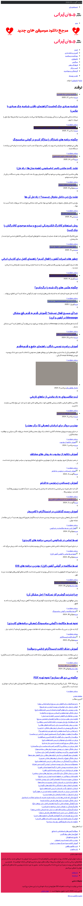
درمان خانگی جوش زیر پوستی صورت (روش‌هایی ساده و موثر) (56, 749)
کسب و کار (74, 68)
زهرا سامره (74, 585)
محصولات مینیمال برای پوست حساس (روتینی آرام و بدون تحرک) (55, 764)
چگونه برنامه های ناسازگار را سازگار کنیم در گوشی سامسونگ (45, 139)
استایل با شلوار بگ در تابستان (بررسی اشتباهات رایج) (59, 788)
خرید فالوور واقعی (71, 846)
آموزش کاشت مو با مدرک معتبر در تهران (64, 843)
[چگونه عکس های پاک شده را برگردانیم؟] (63, 275)
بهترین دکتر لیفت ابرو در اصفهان (66, 840)
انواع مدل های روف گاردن (69, 834)
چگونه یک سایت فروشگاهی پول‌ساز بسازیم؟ (62, 821)
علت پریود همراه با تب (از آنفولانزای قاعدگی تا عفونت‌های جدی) (56, 815)
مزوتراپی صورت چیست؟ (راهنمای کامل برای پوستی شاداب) (57, 779)
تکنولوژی (75, 59)
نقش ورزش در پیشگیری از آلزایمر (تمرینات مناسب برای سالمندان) (54, 746)
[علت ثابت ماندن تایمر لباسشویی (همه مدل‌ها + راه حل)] (65, 156)
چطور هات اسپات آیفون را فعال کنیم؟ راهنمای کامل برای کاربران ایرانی (40, 259)
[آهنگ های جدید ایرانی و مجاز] (42, 35)
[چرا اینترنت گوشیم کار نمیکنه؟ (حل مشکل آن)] (66, 582)
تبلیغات (75, 872)
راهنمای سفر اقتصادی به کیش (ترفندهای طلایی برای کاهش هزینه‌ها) (53, 755)
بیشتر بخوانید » (72, 124)
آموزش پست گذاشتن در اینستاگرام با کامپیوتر (52, 511)
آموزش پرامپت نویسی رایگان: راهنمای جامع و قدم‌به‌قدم (47, 346)
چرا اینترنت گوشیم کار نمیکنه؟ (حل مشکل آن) (52, 594)
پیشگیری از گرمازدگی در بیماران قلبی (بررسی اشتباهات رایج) (56, 761)
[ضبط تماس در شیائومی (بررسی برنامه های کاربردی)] (64, 528)
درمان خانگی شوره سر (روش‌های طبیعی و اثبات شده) (59, 800)
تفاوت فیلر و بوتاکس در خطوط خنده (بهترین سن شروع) (58, 776)
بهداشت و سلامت (71, 56)
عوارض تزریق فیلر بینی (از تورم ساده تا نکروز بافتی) (60, 770)
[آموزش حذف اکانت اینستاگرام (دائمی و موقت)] (69, 637)
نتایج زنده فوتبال (72, 837)
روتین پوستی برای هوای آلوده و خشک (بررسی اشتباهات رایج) (56, 709)
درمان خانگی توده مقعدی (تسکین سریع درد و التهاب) (59, 712)
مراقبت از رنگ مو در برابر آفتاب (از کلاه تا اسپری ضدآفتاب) (58, 737)
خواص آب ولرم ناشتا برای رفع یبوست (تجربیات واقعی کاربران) (56, 818)
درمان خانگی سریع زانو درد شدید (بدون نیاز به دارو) (60, 743)
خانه (80, 80)
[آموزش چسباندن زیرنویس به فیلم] (65, 470)
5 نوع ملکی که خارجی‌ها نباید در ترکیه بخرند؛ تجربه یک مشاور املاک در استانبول (50, 797)
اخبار (76, 49)
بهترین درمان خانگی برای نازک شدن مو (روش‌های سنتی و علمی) (55, 773)
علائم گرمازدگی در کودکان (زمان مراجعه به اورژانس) (60, 806)
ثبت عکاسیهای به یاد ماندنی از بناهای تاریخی (54, 397)
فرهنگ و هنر (73, 65)
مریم (76, 97)
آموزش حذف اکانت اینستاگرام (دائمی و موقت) (52, 649)
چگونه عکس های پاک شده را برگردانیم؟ (56, 287)
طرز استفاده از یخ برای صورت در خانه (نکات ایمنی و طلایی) (57, 722)
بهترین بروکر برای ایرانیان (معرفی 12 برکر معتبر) (51, 425)
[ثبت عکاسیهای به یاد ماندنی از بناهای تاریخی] (57, 384)
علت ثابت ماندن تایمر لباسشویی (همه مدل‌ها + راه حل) (47, 168)
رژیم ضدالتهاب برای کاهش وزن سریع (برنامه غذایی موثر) (58, 703)
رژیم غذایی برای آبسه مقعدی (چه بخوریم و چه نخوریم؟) (58, 731)
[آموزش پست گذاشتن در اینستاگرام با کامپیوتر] (63, 499)
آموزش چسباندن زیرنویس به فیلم (59, 483)
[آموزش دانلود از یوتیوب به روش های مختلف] (69, 442)
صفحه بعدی (77, 696)
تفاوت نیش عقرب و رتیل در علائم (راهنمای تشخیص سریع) (57, 718)
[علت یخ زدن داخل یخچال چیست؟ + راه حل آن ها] (68, 184)
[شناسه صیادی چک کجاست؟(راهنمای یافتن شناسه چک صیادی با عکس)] (67, 94)
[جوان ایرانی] (67, 18)
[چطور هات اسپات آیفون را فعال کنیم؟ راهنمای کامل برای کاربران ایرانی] (63, 246)
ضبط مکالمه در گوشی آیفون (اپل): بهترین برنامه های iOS (46, 566)
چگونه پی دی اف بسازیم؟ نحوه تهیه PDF (56, 677)
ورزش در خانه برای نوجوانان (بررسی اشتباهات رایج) (60, 740)
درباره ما (75, 875)
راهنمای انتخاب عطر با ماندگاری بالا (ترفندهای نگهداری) (58, 785)
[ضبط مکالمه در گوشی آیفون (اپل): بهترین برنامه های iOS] (64, 553)
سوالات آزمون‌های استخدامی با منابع (65, 831)
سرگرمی (75, 62)
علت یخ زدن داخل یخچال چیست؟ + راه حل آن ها (51, 197)
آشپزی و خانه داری (71, 53)
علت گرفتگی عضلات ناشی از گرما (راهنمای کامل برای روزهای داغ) (55, 803)
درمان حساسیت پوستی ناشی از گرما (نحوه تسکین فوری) (58, 767)
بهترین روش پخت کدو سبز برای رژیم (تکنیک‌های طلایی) (58, 725)
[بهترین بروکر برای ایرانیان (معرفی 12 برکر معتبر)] (67, 413)
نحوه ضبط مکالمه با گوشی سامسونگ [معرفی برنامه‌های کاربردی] (42, 623)
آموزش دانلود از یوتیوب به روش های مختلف (54, 454)
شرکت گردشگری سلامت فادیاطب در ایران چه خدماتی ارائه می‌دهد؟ (54, 809)
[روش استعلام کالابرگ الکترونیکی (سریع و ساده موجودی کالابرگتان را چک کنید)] (69, 213)
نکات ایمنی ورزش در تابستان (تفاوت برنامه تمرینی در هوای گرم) (55, 791)
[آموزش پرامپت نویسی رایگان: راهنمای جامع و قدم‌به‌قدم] (67, 334)
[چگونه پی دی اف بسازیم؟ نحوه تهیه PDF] (68, 665)
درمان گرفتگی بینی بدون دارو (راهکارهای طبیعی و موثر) (58, 812)
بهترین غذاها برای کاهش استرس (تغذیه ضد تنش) (60, 715)
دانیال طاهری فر (72, 387)
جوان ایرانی (45, 891)
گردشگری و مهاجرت (71, 71)
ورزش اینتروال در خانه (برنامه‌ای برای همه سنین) (60, 794)
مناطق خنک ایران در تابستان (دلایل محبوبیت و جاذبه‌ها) (58, 782)
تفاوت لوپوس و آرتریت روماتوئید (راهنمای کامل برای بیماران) (56, 752)
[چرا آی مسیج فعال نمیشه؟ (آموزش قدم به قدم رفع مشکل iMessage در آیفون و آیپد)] (62, 301)
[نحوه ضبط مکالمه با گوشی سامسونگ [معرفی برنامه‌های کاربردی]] (65, 611)
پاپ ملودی (74, 849)
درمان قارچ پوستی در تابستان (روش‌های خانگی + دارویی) (58, 728)
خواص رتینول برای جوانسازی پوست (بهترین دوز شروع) (59, 706)
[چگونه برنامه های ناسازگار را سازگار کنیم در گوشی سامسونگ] (56, 127)
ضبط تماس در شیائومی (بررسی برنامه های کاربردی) (50, 540)
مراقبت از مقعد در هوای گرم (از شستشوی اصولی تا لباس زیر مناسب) (54, 734)
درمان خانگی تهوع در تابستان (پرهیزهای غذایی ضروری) (58, 758)
